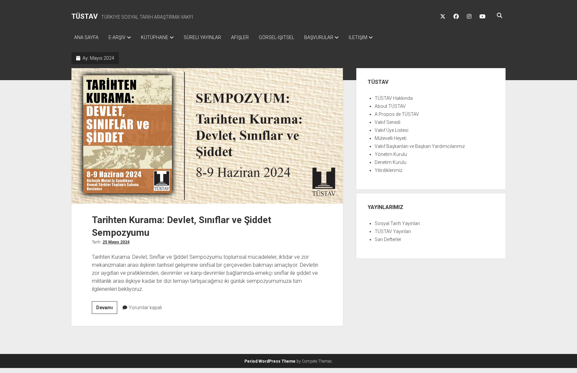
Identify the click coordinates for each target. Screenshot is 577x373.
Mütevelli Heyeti (390, 138)
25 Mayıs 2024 (116, 242)
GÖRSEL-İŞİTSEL (276, 37)
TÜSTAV (84, 16)
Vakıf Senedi (387, 122)
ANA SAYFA (86, 37)
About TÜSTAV (390, 106)
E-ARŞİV (117, 37)
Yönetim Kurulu (391, 154)
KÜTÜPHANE (154, 37)
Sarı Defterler (388, 239)
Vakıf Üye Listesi (391, 130)
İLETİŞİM (358, 37)
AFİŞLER (240, 37)
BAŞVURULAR (318, 37)
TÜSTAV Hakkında (394, 98)
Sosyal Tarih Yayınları (397, 223)
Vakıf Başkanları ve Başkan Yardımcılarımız (420, 146)
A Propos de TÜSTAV (397, 114)
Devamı (106, 309)
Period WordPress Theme (270, 361)
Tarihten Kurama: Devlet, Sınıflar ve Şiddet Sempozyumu (207, 136)
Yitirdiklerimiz (388, 170)
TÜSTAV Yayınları (393, 231)
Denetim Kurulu (390, 162)
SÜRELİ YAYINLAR (202, 37)
